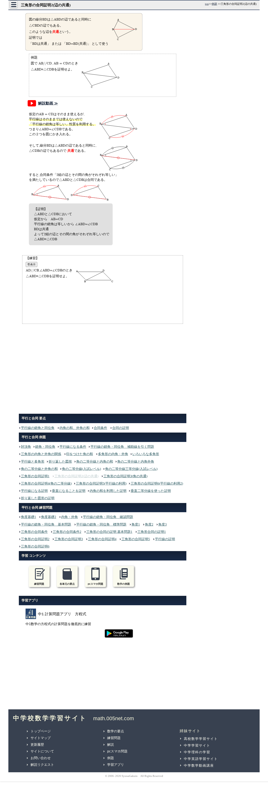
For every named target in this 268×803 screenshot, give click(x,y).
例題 (214, 4)
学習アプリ (115, 764)
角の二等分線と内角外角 (135, 461)
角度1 (135, 524)
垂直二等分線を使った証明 (151, 491)
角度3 (162, 524)
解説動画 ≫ (48, 103)
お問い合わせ (41, 758)
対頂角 (26, 446)
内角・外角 (69, 517)
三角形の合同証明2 (35, 539)
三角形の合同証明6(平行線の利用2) (157, 483)
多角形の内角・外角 (113, 454)
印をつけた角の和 (79, 454)
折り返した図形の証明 (37, 498)
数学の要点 (115, 731)
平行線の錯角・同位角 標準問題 (101, 524)
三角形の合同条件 (34, 532)
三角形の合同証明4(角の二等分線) (46, 483)
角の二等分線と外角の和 (39, 469)
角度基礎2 (48, 517)
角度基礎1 (28, 517)
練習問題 (114, 738)
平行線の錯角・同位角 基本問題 (46, 524)
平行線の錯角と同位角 (37, 428)
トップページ (41, 731)
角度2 (149, 524)
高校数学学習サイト (201, 738)
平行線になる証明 (34, 491)
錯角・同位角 (45, 446)
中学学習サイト (197, 745)
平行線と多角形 (32, 461)
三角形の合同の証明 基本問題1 (109, 532)
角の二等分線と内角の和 (94, 461)
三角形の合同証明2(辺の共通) (76, 476)
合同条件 (100, 428)
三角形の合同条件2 (67, 532)
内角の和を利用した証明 (108, 491)
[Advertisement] (102, 367)
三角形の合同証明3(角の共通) (125, 476)
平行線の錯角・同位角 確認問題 (108, 517)
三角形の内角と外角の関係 (41, 454)
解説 (110, 744)
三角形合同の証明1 (151, 532)
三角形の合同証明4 (102, 539)
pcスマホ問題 (117, 751)
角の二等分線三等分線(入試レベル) (131, 469)
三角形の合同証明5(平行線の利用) (101, 483)
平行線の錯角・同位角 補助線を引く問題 (122, 446)
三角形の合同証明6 (35, 546)
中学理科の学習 (197, 752)
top (207, 4)
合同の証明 (120, 428)
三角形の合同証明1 (35, 476)
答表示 (31, 264)
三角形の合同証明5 (135, 539)
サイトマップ (41, 738)
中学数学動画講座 (199, 765)
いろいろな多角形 (145, 454)
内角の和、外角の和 (74, 428)
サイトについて (42, 751)
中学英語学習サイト (201, 759)
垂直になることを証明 (68, 491)
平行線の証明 (165, 539)
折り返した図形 (60, 461)
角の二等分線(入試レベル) (81, 469)
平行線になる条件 (72, 446)
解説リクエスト (42, 764)
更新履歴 (37, 744)
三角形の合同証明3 (68, 539)
